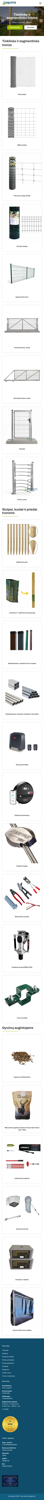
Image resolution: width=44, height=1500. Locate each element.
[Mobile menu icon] (40, 3)
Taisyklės (5, 1353)
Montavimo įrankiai (22, 916)
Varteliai (22, 449)
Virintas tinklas (22, 246)
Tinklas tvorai (6, 1373)
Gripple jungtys (22, 866)
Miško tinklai (22, 145)
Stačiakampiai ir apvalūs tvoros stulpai (22, 663)
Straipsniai (5, 1369)
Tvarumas (5, 1350)
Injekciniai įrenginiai (22, 1178)
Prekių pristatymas (8, 1360)
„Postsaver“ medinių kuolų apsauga (22, 613)
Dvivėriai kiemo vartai (22, 347)
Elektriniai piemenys (22, 815)
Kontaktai (5, 1366)
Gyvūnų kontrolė (22, 1229)
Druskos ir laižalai (22, 1279)
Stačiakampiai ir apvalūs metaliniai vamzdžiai (22, 714)
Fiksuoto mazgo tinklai (22, 196)
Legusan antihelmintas (22, 1077)
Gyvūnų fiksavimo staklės (22, 1330)
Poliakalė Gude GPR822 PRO (22, 967)
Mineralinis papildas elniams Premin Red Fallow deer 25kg (22, 1129)
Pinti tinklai (22, 94)
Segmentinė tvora (22, 297)
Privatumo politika (8, 1357)
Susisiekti (30, 27)
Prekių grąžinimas (8, 1363)
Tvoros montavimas (8, 1376)
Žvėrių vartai (22, 499)
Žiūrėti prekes (15, 27)
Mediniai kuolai (22, 562)
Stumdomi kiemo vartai (22, 398)
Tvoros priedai (22, 1018)
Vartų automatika (22, 765)
